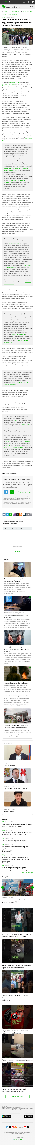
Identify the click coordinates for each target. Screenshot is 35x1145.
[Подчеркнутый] (12, 528)
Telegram (27, 441)
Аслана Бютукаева (14, 243)
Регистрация (17, 547)
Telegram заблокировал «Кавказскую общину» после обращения (15, 1031)
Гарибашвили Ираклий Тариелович (16, 788)
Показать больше (17, 1096)
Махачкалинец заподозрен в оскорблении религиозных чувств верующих (16, 614)
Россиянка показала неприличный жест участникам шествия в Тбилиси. (16, 1090)
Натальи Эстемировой (18, 334)
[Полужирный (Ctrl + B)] (5, 528)
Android (16, 420)
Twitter (7, 441)
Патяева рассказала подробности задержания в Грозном (15, 580)
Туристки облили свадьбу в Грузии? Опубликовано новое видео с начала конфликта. (15, 997)
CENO (23, 425)
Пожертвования (29, 1113)
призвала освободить (8, 85)
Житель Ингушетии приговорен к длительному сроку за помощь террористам (17, 868)
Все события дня (27, 873)
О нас (3, 1113)
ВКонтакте (7, 447)
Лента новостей (12, 14)
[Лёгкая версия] (9, 2)
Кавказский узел (13, 82)
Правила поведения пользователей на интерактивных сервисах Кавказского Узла (17, 1133)
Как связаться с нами (14, 1113)
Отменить (17, 552)
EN (6, 2)
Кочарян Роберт (9, 765)
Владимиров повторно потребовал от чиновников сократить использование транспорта (15, 859)
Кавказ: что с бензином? (11, 11)
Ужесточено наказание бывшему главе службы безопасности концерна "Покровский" (15, 848)
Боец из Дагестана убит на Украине (16, 683)
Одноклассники (18, 447)
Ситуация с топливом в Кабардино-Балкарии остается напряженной (16, 726)
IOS (29, 425)
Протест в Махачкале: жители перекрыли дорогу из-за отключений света (17, 966)
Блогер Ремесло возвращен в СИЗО (16, 696)
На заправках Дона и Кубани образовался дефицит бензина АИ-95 (17, 901)
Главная (4, 14)
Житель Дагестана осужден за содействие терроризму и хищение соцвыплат (16, 649)
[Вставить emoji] (21, 528)
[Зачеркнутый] (16, 528)
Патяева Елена (9, 811)
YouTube (8, 445)
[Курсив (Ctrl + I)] (9, 528)
